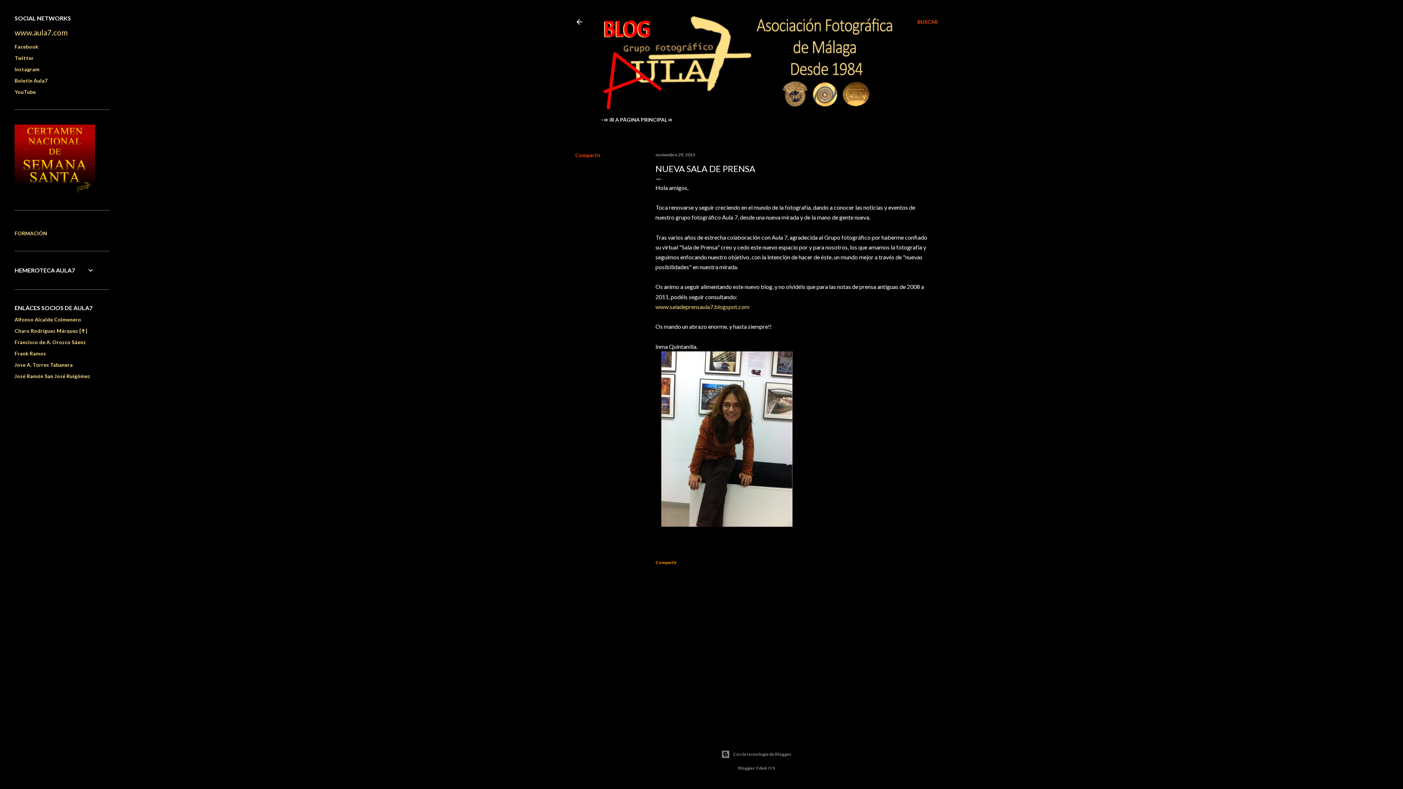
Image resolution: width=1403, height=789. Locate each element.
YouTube (25, 92)
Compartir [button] (588, 155)
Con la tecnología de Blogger (762, 754)
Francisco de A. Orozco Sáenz (50, 342)
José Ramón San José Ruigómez (52, 376)
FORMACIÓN (31, 233)
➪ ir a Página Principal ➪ (638, 120)
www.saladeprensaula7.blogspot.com (702, 306)
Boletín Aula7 (31, 80)
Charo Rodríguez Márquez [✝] (51, 331)
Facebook (26, 46)
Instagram (27, 69)
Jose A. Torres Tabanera (44, 365)
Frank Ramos (30, 353)
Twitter (24, 58)
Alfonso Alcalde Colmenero (48, 319)
